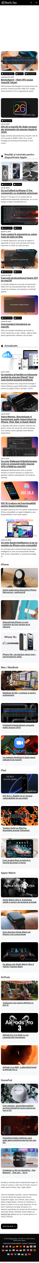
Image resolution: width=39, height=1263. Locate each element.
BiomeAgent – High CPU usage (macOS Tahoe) (17, 81)
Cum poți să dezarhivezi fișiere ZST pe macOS (19, 279)
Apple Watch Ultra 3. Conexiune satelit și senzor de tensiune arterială (19, 901)
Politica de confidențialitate (12, 1243)
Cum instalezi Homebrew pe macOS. (16, 325)
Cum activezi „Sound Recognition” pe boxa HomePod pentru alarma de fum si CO (19, 1108)
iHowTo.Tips (5, 1214)
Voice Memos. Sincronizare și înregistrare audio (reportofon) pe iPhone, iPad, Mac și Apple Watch (18, 419)
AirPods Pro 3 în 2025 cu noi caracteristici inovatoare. (15, 1036)
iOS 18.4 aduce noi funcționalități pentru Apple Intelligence (18, 504)
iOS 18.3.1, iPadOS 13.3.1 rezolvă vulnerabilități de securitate (17, 797)
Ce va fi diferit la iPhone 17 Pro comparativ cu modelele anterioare (19, 192)
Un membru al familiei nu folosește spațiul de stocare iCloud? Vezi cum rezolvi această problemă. (19, 377)
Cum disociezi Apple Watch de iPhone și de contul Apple (17, 933)
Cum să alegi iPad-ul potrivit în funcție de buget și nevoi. (16, 861)
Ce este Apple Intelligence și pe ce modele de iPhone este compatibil (19, 544)
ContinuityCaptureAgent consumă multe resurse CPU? (18, 726)
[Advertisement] (19, 28)
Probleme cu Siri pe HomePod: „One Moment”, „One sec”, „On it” (19, 1171)
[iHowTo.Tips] (9, 2)
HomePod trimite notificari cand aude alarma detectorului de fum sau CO (19, 1140)
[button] (31, 2)
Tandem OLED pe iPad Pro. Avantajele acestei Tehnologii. (16, 829)
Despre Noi (32, 1243)
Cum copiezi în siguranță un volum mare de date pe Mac (19, 235)
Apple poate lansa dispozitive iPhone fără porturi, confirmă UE (19, 591)
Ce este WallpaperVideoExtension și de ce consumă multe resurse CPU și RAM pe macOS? (19, 464)
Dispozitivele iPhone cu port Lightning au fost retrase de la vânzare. (16, 624)
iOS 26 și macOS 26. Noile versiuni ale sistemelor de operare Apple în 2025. (19, 129)
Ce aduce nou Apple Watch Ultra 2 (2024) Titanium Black (18, 965)
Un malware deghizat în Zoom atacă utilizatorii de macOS (19, 758)
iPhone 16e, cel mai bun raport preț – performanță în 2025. (19, 655)
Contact (24, 1243)
